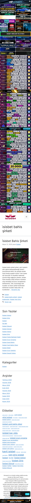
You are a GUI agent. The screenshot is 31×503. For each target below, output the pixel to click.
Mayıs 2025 (6, 393)
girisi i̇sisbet (7, 417)
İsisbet (7, 294)
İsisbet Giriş (6, 318)
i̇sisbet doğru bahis (14, 426)
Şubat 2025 (6, 396)
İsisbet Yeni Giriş (15, 299)
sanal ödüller (5, 455)
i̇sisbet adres (6, 419)
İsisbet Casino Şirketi (6, 461)
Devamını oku (15, 289)
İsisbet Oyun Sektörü (9, 350)
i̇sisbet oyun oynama (18, 438)
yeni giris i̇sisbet (16, 455)
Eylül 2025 (5, 388)
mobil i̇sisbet (23, 452)
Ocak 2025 (5, 399)
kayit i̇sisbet (8, 451)
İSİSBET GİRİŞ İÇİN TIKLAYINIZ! (15, 34)
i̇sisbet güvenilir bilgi (15, 428)
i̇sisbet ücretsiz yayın (19, 448)
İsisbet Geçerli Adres (9, 353)
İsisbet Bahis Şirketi (15, 241)
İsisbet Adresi (6, 315)
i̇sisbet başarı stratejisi (7, 421)
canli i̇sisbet (18, 415)
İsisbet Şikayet (7, 326)
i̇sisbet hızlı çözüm (15, 430)
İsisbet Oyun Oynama (9, 340)
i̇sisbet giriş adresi (6, 428)
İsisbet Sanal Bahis (8, 342)
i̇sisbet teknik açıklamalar (7, 446)
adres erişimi (5, 415)
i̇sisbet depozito (5, 426)
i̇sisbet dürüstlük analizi (23, 426)
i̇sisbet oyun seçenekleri (10, 440)
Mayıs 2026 (6, 385)
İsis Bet (4, 323)
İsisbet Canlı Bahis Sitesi (10, 345)
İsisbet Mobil (6, 348)
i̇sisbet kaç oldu (10, 433)
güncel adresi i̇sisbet (22, 417)
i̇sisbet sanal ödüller (20, 444)
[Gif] (15, 91)
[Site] (15, 56)
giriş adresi (15, 417)
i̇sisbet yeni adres (8, 448)
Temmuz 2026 (7, 380)
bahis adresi (10, 415)
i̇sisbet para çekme (8, 444)
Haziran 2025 (6, 390)
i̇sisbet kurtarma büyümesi (7, 435)
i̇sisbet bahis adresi (16, 419)
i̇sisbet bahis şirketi (11, 297)
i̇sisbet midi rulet (5, 438)
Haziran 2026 (6, 382)
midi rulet (18, 452)
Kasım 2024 (6, 401)
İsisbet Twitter (7, 466)
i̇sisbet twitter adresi (18, 446)
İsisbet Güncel (6, 329)
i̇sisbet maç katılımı (18, 435)
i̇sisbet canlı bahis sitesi (12, 424)
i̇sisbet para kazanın (8, 442)
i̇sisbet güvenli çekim (6, 430)
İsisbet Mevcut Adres (19, 463)
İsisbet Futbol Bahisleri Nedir (11, 337)
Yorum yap (8, 302)
